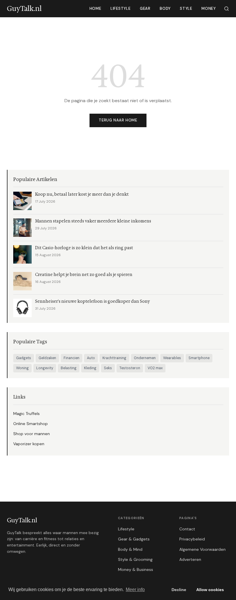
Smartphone (199, 358)
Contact (187, 529)
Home (95, 8)
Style (186, 8)
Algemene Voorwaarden (202, 549)
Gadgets (23, 358)
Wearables (172, 358)
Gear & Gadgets (134, 539)
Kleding (90, 368)
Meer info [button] (135, 589)
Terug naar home (118, 120)
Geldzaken (47, 358)
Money (208, 8)
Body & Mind (130, 549)
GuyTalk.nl (22, 520)
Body (165, 8)
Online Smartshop (30, 423)
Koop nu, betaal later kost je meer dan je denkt (82, 194)
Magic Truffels (26, 413)
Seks (108, 368)
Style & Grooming (135, 559)
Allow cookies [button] (210, 589)
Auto (91, 358)
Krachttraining (114, 358)
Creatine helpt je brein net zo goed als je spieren (83, 274)
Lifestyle (121, 8)
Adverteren (190, 559)
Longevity (44, 368)
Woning (22, 368)
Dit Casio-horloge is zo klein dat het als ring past (84, 248)
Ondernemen (145, 358)
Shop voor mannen (31, 433)
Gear (145, 8)
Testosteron (129, 368)
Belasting (69, 368)
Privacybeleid (192, 539)
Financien (71, 358)
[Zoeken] (226, 8)
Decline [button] (179, 589)
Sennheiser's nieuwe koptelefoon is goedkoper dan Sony (92, 301)
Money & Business (135, 569)
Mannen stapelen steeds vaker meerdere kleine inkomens (93, 221)
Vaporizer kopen (28, 443)
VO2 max (155, 368)
